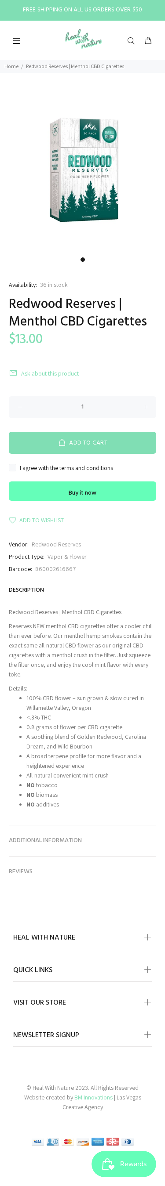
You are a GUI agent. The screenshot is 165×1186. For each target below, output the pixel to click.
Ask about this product (50, 373)
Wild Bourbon (75, 746)
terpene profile (67, 756)
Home (11, 66)
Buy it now (82, 493)
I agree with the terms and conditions (66, 468)
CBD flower (79, 645)
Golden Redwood (99, 737)
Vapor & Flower (67, 556)
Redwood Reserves (56, 544)
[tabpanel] (82, 169)
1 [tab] (83, 259)
